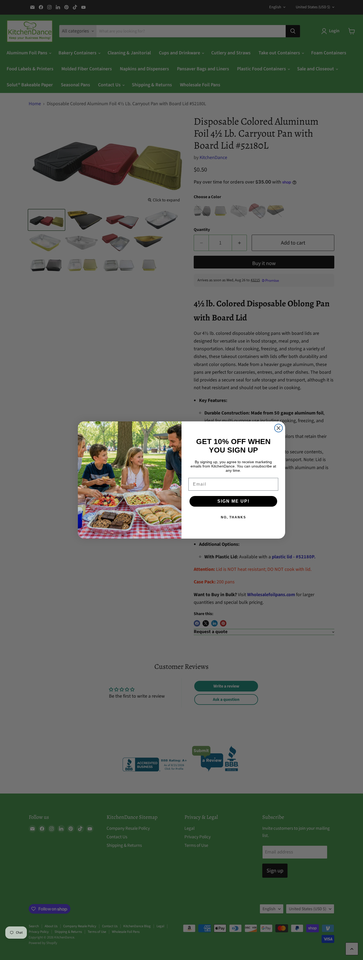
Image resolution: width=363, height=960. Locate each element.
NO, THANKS (233, 517)
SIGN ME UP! (233, 501)
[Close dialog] (278, 428)
